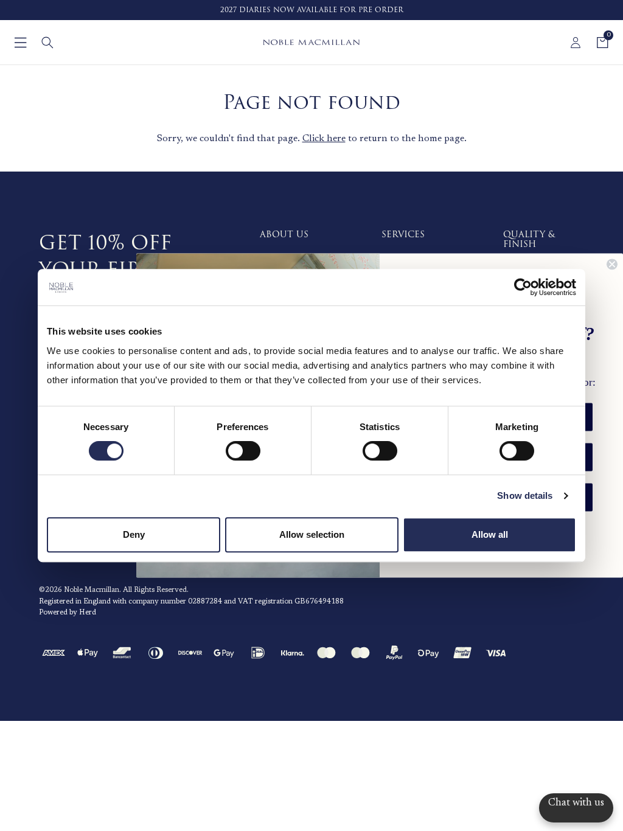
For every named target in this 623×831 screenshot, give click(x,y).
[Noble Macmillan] (311, 42)
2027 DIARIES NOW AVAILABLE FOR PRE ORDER (311, 10)
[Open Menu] (21, 43)
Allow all (490, 534)
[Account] (575, 42)
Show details (524, 495)
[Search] (47, 43)
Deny (134, 534)
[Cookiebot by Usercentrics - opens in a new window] (523, 287)
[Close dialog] (612, 264)
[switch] (243, 451)
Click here (324, 139)
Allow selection (311, 534)
